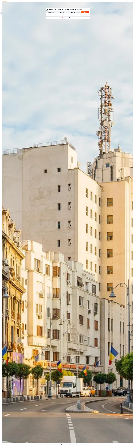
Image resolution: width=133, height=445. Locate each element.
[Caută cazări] (1, 4)
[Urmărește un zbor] (1, 9)
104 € (47, 9)
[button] (1, 1)
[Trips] (1, 11)
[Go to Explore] (1, 8)
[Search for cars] (1, 6)
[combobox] (48, 10)
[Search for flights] (1, 3)
